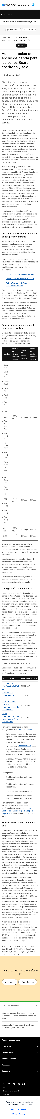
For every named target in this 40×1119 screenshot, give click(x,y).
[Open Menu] (38, 5)
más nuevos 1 (25, 746)
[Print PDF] (14, 46)
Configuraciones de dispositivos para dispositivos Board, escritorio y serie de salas (19, 1016)
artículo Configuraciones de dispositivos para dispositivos (17, 811)
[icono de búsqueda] (29, 5)
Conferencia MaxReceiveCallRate (20, 274)
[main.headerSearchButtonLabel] (28, 4)
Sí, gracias (9, 982)
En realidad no (28, 982)
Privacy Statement (18, 1109)
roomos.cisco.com (26, 729)
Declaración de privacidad (11, 1091)
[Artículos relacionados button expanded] (36, 1006)
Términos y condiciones (11, 1088)
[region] (20, 1107)
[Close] (37, 1099)
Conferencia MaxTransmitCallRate (20, 279)
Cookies (6, 1094)
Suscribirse (21, 45)
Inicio (3, 15)
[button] (33, 5)
